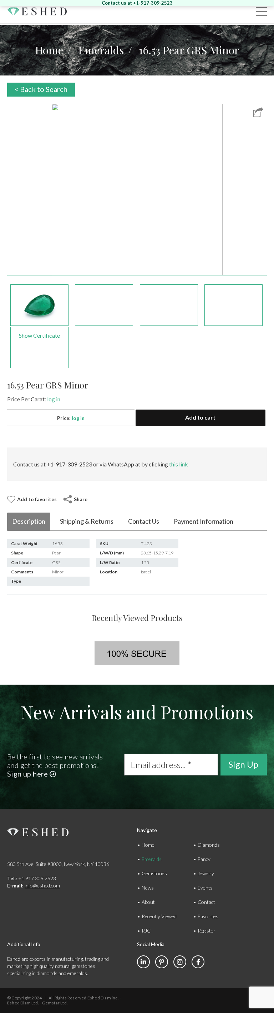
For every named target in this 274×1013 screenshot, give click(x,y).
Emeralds (101, 50)
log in (53, 399)
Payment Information (203, 521)
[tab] (28, 521)
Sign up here (28, 773)
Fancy (204, 859)
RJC (146, 931)
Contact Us (143, 521)
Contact (206, 902)
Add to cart (200, 417)
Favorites (208, 916)
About (148, 902)
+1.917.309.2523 (31, 878)
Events (205, 888)
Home (49, 50)
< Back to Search (41, 89)
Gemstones (154, 873)
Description (28, 521)
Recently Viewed (159, 916)
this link (178, 464)
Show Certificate (39, 335)
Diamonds (209, 845)
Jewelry (206, 873)
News (148, 888)
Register (206, 931)
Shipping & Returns (86, 521)
